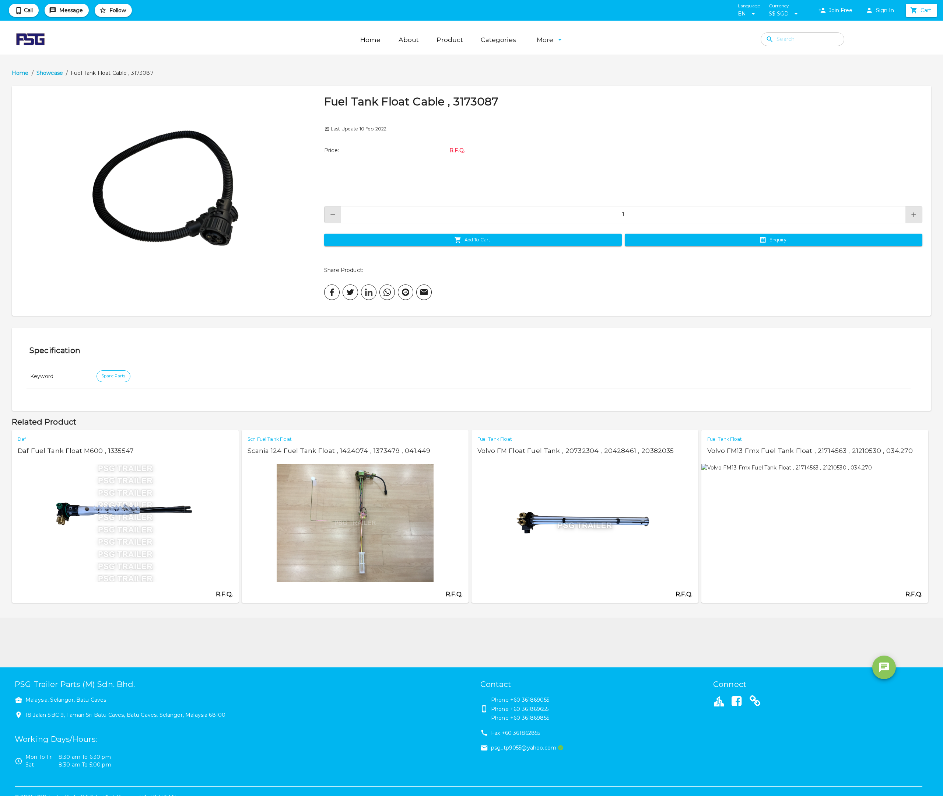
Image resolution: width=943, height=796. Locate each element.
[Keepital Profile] (719, 701)
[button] (168, 201)
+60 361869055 (529, 699)
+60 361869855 (529, 718)
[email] (424, 292)
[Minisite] (755, 702)
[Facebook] (736, 702)
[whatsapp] (387, 292)
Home (20, 73)
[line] (405, 292)
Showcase (49, 73)
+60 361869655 (529, 709)
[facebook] (332, 292)
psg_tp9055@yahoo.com (523, 747)
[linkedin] (368, 292)
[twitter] (350, 292)
